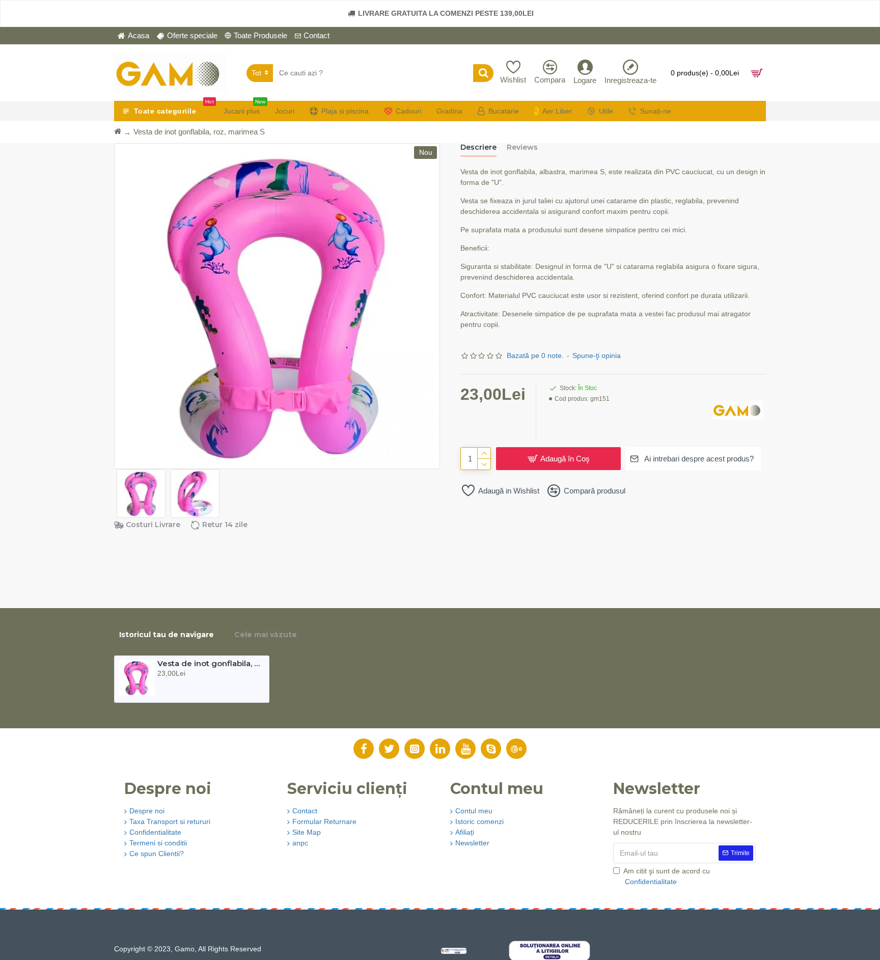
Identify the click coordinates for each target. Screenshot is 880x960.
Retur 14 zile (225, 524)
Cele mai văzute (265, 634)
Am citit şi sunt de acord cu (666, 876)
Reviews (522, 147)
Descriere (478, 147)
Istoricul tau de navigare (166, 634)
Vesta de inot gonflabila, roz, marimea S (210, 664)
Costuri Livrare (153, 524)
